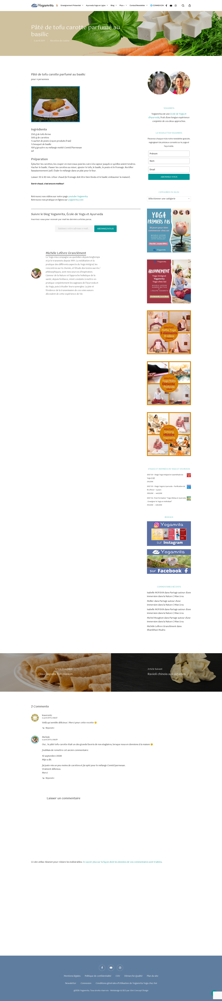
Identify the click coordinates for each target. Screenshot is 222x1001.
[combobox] (169, 198)
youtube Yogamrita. (78, 196)
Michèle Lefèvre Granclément (66, 253)
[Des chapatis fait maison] (55, 672)
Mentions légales (72, 976)
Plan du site (152, 976)
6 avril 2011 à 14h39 (50, 739)
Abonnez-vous (105, 229)
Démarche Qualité (133, 976)
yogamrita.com (75, 200)
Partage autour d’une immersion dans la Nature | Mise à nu (169, 594)
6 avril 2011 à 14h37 (49, 718)
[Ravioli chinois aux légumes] (166, 672)
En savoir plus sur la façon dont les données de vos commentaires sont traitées (122, 862)
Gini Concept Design (139, 990)
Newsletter (70, 983)
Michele (46, 737)
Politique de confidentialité (98, 976)
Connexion (86, 983)
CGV (118, 976)
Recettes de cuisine (60, 41)
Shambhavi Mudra (156, 630)
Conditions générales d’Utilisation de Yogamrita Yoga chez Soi (126, 983)
